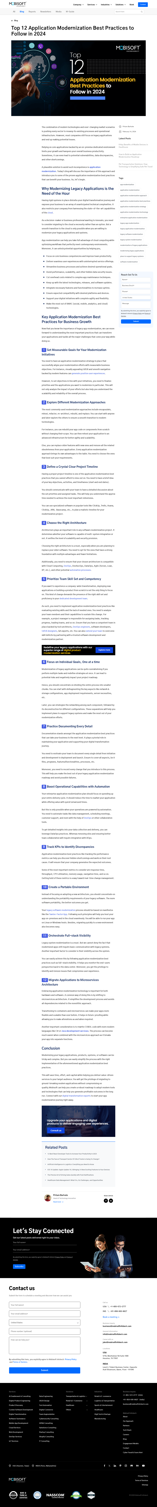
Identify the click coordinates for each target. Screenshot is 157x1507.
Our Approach (128, 1421)
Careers (126, 1434)
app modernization (127, 184)
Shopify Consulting (46, 1437)
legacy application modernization (132, 229)
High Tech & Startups (102, 1414)
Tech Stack (127, 1430)
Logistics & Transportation (104, 1401)
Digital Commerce (46, 1410)
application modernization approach (133, 195)
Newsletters (45, 12)
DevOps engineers (81, 627)
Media (58, 12)
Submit (136, 321)
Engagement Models (131, 1443)
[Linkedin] (115, 1466)
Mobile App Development (18, 1423)
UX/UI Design (44, 1401)
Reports (32, 12)
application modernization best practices (135, 201)
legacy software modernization (60, 910)
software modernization (129, 262)
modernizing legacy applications (132, 251)
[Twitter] (109, 1466)
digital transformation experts (76, 1096)
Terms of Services (141, 1480)
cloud (50, 213)
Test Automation (45, 1405)
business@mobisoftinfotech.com (117, 1326)
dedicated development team (73, 599)
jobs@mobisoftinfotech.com (115, 1342)
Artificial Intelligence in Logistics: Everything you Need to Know (70, 1164)
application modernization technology (134, 212)
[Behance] (137, 1465)
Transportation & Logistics (75, 1396)
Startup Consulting (46, 1432)
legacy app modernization (129, 223)
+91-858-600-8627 (134, 1400)
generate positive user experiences (88, 374)
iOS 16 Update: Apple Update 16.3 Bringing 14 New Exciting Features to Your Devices (78, 1170)
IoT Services (13, 1441)
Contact (143, 4)
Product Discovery (16, 1405)
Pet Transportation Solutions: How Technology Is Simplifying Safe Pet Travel (136, 165)
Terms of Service (20, 1362)
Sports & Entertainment (103, 1405)
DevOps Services (15, 1437)
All (14, 12)
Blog (22, 12)
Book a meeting (110, 1317)
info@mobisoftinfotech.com (115, 1334)
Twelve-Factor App (58, 914)
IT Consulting (44, 1441)
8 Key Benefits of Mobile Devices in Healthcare (133, 146)
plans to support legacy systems (132, 256)
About (125, 1417)
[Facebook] (104, 1466)
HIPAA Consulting (46, 1423)
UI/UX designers (49, 631)
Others (68, 1410)
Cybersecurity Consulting (49, 1419)
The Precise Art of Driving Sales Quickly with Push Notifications (70, 1175)
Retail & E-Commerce (74, 1401)
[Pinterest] (120, 1466)
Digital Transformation (17, 1414)
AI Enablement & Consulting (19, 1396)
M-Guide (70, 12)
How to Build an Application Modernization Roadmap (130, 155)
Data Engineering (46, 1396)
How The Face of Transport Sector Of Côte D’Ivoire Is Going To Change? (73, 1159)
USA (114, 1307)
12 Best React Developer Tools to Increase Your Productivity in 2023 (72, 1154)
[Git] (131, 1466)
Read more (57, 1202)
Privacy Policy (137, 313)
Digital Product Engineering (19, 1401)
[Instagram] (126, 1466)
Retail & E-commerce (102, 1396)
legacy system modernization (131, 240)
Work (131, 5)
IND (115, 1311)
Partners (126, 1426)
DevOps (67, 566)
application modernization (130, 190)
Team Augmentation (47, 1414)
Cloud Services (14, 1428)
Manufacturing (100, 1419)
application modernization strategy (133, 207)
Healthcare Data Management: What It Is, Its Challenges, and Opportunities (75, 1180)
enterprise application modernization (133, 218)
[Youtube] (143, 1466)
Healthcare (70, 1405)
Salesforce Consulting (47, 1428)
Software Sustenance (17, 1419)
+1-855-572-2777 (133, 1395)
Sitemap (145, 1485)
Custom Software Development (21, 1410)
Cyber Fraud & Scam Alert (133, 1452)
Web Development (16, 1432)
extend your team (94, 631)
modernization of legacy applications (133, 245)
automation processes (80, 570)
